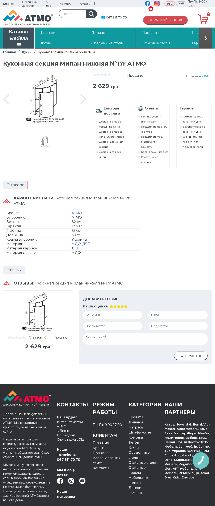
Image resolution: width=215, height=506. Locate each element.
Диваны (135, 422)
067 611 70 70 (116, 17)
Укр (181, 3)
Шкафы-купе (139, 432)
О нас (48, 3)
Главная (8, 3)
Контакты (65, 3)
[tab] (15, 185)
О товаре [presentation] (15, 185)
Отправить (191, 356)
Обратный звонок (165, 20)
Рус (170, 3)
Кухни (26, 52)
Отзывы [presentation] (14, 270)
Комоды (135, 437)
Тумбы (134, 442)
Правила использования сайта (107, 458)
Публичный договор (30, 3)
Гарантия (101, 443)
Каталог (19, 35)
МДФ (76, 244)
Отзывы (85, 3)
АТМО (77, 213)
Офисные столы (142, 463)
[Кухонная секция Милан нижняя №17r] (45, 142)
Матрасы (136, 427)
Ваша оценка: (96, 306)
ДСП (86, 244)
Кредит (99, 448)
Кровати (135, 417)
